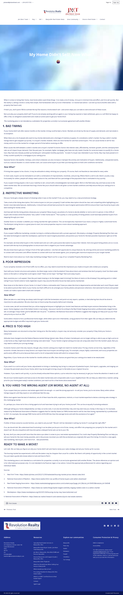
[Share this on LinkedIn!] (109, 503)
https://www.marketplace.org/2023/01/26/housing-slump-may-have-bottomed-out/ (47, 492)
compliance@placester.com (101, 551)
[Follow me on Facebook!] (35, 2)
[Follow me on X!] (39, 2)
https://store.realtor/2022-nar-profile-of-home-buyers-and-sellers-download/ (58, 479)
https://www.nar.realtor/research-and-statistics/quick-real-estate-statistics (55, 496)
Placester (116, 593)
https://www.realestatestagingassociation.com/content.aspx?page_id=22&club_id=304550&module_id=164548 (70, 483)
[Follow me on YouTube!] (49, 2)
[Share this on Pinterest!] (112, 503)
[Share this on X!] (106, 503)
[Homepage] (52, 12)
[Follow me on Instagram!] (42, 2)
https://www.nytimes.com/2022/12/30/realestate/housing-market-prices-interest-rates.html (52, 474)
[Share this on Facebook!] (102, 503)
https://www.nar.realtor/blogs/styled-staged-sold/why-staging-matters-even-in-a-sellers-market (65, 488)
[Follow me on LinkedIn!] (45, 2)
